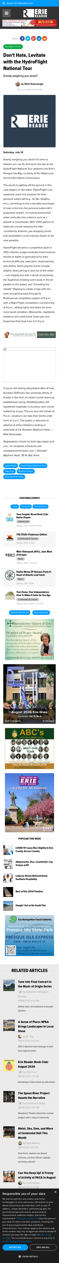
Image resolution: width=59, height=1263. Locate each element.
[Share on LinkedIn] (39, 38)
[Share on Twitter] (27, 38)
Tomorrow (25, 507)
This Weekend (40, 507)
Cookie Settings (9, 1241)
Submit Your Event (20, 612)
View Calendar (41, 612)
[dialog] (29, 1226)
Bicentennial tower (14, 477)
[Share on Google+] (33, 38)
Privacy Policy (24, 1241)
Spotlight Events (13, 47)
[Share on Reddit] (44, 38)
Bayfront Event (25, 471)
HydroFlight (10, 466)
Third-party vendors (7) (27, 1218)
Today (14, 507)
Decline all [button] (43, 1247)
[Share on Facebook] (22, 38)
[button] (29, 1256)
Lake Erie (9, 471)
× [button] (55, 1192)
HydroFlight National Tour (33, 466)
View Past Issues (12, 721)
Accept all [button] (15, 1247)
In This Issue (48, 721)
